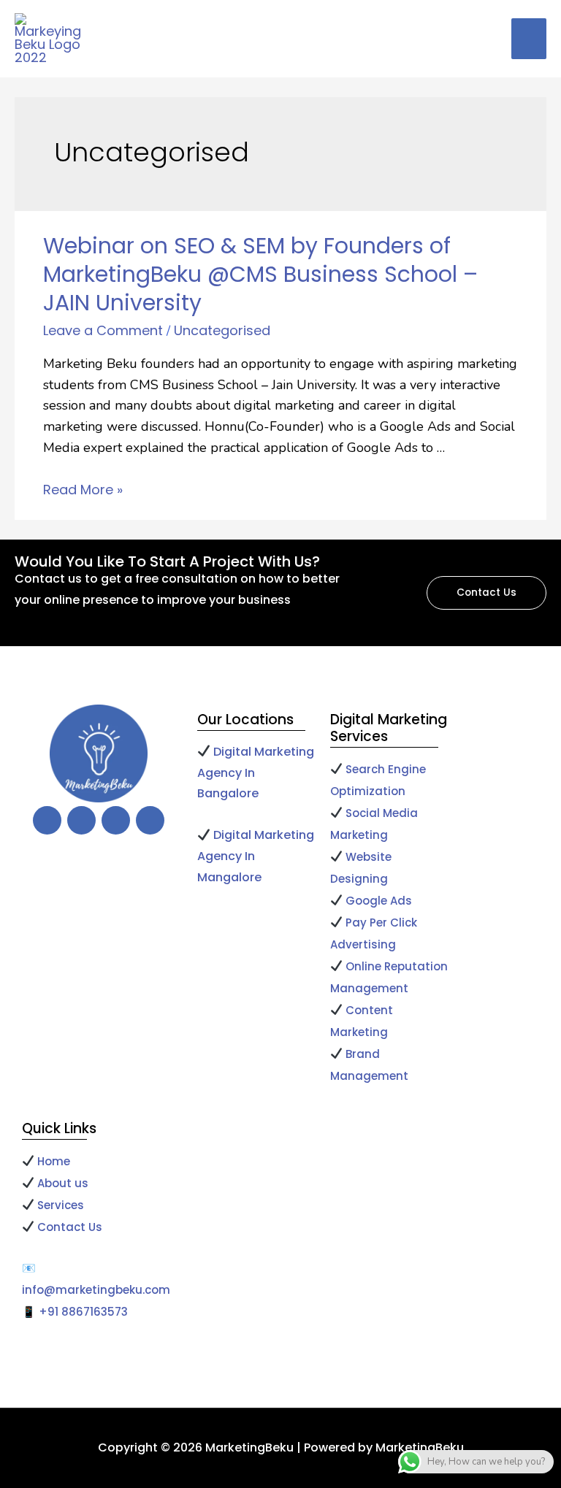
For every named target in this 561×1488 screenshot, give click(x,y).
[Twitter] (81, 820)
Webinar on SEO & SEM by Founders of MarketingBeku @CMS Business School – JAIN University (260, 274)
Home (52, 1161)
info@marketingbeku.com (96, 1289)
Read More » (83, 489)
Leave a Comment (103, 330)
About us (62, 1183)
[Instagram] (116, 820)
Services (60, 1205)
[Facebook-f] (47, 820)
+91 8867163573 (83, 1311)
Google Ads (380, 900)
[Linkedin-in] (150, 820)
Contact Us (69, 1227)
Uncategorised (222, 330)
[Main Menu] (528, 39)
